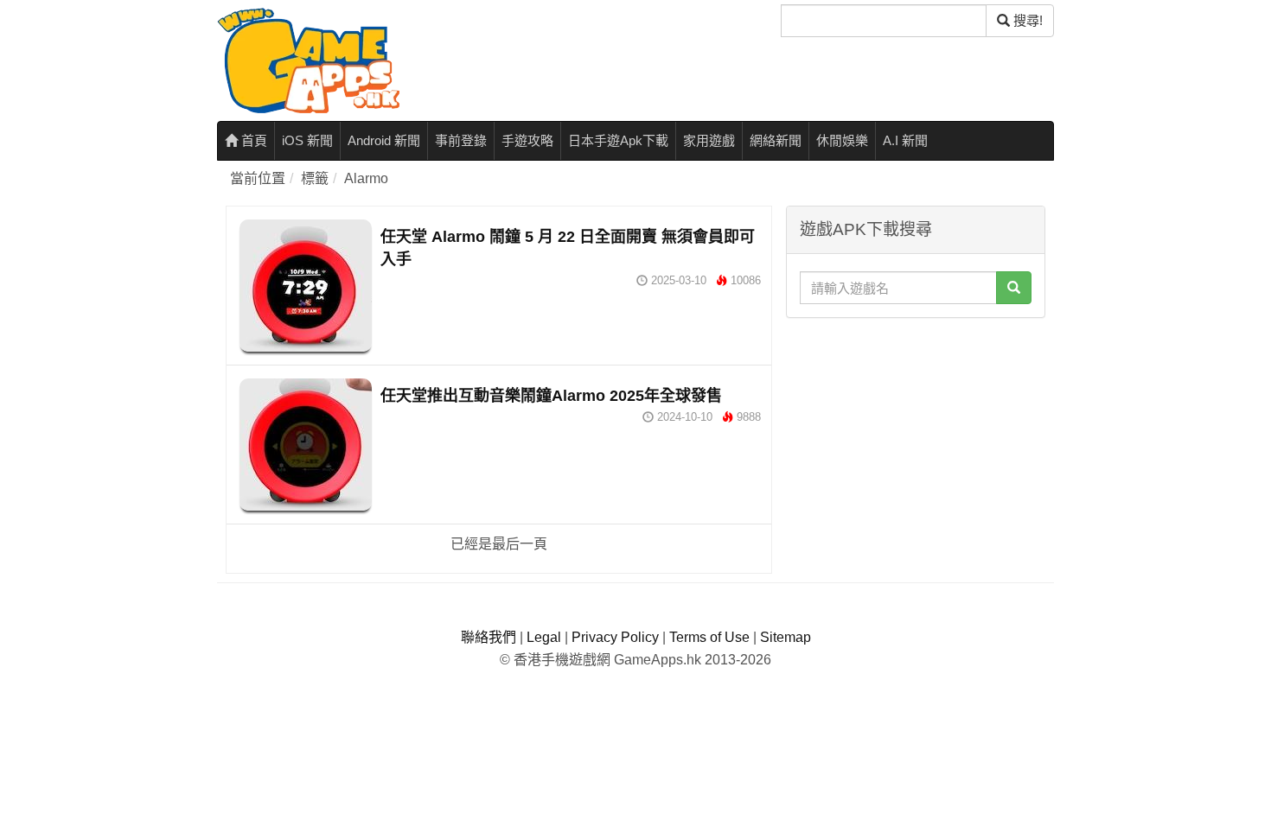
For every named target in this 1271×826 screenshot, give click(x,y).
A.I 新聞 (905, 140)
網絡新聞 (776, 140)
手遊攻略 (527, 140)
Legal (544, 637)
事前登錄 (461, 140)
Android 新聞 (384, 140)
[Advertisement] (915, 435)
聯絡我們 (488, 637)
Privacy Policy (615, 637)
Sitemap (785, 637)
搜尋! (1026, 20)
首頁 (252, 140)
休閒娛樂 (842, 140)
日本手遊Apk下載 (618, 140)
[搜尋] (1013, 287)
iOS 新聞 (307, 140)
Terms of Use (709, 637)
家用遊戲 (709, 140)
